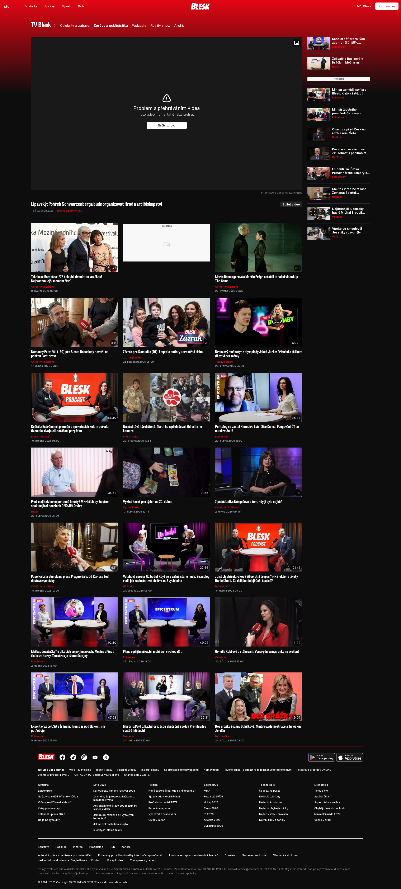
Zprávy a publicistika (69, 210)
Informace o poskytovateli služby (281, 192)
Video (82, 6)
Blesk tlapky (130, 436)
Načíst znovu (166, 125)
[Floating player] (296, 43)
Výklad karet (131, 507)
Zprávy (49, 6)
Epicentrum (222, 436)
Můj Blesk (364, 6)
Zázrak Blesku (132, 357)
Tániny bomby (224, 361)
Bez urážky (222, 736)
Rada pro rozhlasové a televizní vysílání (103, 873)
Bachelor (128, 736)
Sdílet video (291, 204)
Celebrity (30, 6)
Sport (66, 6)
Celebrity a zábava (42, 286)
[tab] (44, 25)
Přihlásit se (387, 6)
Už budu (128, 586)
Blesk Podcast (40, 436)
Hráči (34, 511)
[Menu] (7, 6)
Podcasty (221, 586)
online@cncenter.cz (250, 869)
